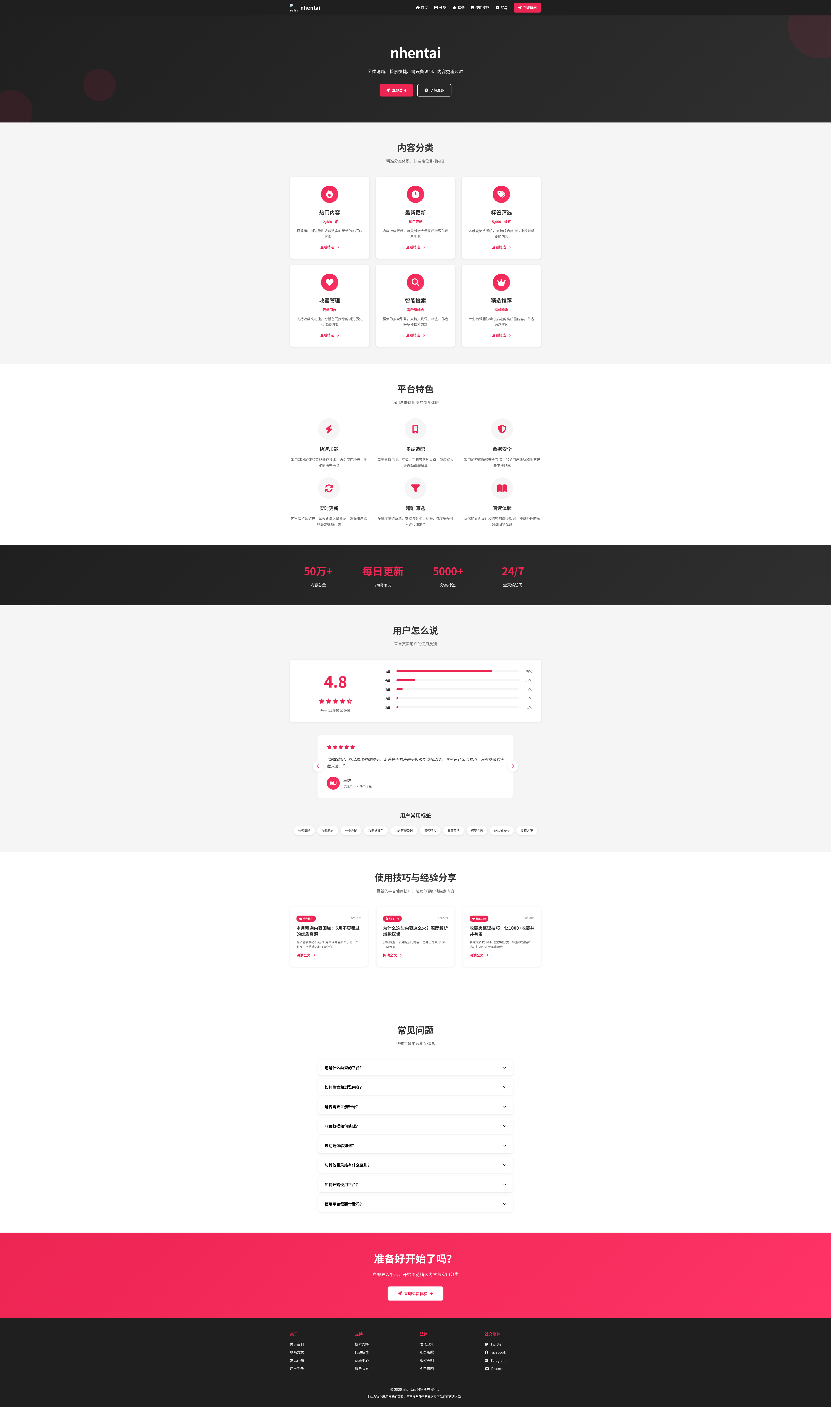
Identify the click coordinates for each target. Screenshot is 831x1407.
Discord (497, 1368)
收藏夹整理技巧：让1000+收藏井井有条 (502, 931)
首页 (424, 7)
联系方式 (297, 1352)
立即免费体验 (415, 1293)
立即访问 (530, 7)
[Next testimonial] (512, 766)
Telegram (498, 1360)
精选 (461, 7)
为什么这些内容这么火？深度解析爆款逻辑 (415, 931)
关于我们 (297, 1344)
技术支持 (362, 1344)
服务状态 (362, 1368)
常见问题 (297, 1360)
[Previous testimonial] (318, 766)
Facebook (498, 1352)
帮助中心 (362, 1360)
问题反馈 (362, 1352)
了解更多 (437, 90)
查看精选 (327, 247)
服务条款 (427, 1352)
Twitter (496, 1344)
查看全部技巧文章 (418, 981)
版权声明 (427, 1360)
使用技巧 (482, 7)
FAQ (504, 7)
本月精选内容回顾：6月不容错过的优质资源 (328, 931)
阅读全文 (303, 955)
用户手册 (297, 1368)
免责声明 (427, 1368)
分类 (442, 7)
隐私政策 (427, 1344)
